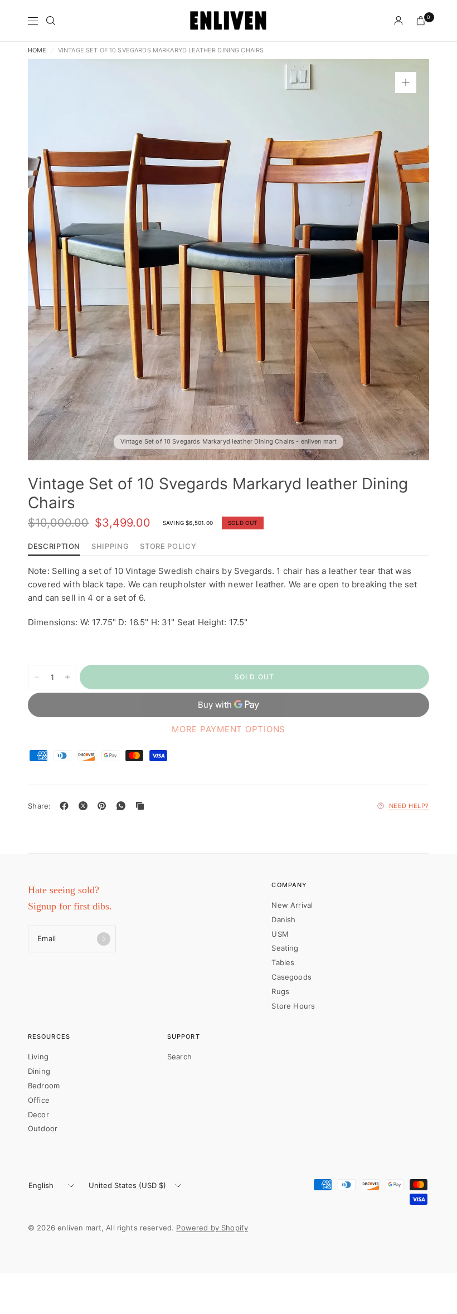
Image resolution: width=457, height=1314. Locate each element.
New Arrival (292, 905)
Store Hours (293, 1005)
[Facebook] (66, 805)
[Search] (51, 21)
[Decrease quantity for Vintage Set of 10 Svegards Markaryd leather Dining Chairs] (36, 677)
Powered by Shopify (212, 1227)
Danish (283, 919)
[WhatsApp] (123, 805)
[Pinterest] (104, 805)
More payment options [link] (228, 729)
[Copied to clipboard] (142, 805)
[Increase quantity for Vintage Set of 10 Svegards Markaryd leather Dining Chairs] (67, 677)
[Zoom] (405, 82)
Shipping (110, 547)
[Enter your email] (103, 939)
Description (54, 547)
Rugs (280, 991)
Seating (284, 947)
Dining (39, 1071)
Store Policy (168, 547)
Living (38, 1056)
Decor (38, 1114)
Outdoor (42, 1128)
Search (179, 1056)
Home (37, 50)
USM (279, 933)
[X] (85, 805)
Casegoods (291, 976)
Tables (282, 962)
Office (39, 1100)
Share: (39, 806)
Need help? (409, 806)
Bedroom (44, 1085)
